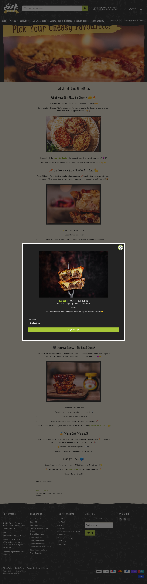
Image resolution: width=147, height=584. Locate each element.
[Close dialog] (120, 247)
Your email (32, 319)
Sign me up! (73, 330)
